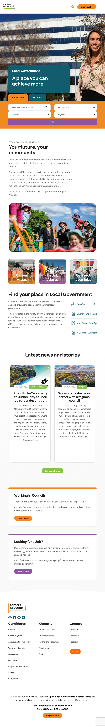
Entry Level (13, 678)
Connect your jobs (47, 629)
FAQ (41, 654)
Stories (11, 672)
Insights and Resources (18, 666)
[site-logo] (17, 608)
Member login (45, 647)
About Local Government (19, 641)
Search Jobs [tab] (18, 97)
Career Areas (13, 654)
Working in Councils (16, 647)
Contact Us (74, 635)
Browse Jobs (87, 6)
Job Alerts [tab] (37, 97)
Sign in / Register (15, 635)
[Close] (101, 691)
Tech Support (75, 629)
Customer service (46, 635)
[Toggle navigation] (100, 6)
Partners (75, 651)
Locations (12, 660)
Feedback (74, 641)
